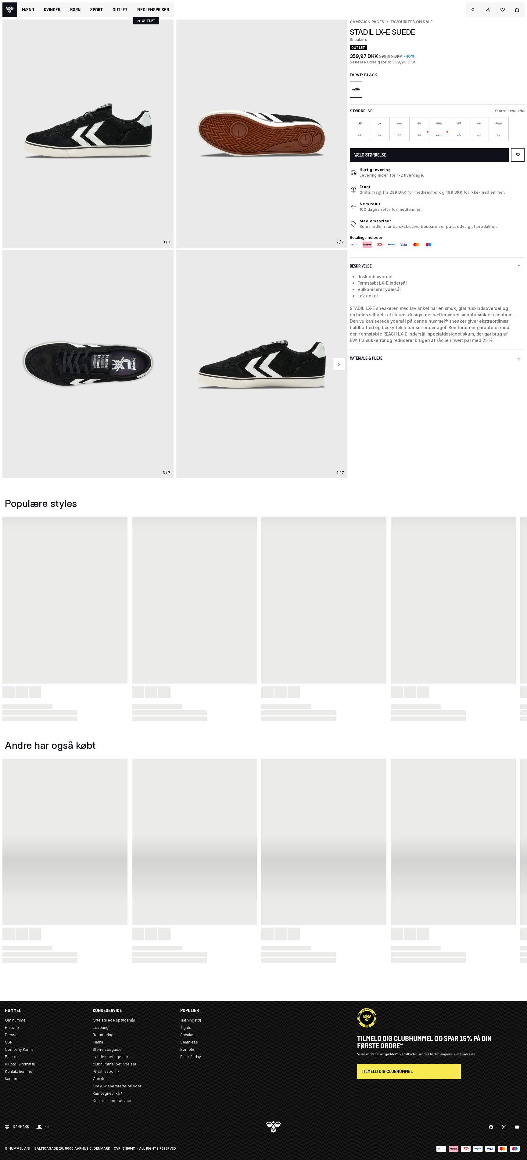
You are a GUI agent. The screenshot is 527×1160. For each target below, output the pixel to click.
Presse (11, 1035)
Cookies (100, 1078)
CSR (9, 1042)
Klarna (98, 1042)
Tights (185, 1027)
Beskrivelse (361, 266)
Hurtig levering (375, 169)
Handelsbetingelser (110, 1056)
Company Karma (19, 1049)
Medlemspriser (376, 221)
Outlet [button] (120, 9)
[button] (473, 9)
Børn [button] (75, 9)
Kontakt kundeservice (112, 1100)
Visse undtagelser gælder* (378, 1054)
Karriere (12, 1078)
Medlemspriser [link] (153, 9)
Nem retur (370, 204)
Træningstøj (190, 1020)
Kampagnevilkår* (108, 1093)
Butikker (12, 1056)
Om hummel (16, 1020)
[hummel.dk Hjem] (9, 9)
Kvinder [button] (52, 9)
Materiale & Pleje (366, 358)
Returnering (103, 1035)
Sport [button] (96, 9)
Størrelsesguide (510, 111)
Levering (101, 1027)
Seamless (189, 1042)
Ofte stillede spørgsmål (114, 1020)
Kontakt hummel (19, 1071)
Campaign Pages (367, 22)
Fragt (365, 187)
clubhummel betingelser (114, 1064)
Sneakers (188, 1035)
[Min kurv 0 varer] (517, 9)
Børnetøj (187, 1049)
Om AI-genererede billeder (117, 1086)
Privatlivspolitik (106, 1071)
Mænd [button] (28, 9)
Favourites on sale (411, 22)
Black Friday (190, 1056)
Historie (12, 1027)
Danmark (21, 1126)
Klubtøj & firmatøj (20, 1064)
